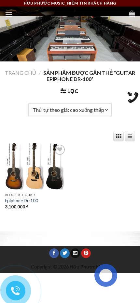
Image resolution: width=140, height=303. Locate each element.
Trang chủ (20, 73)
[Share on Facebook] (54, 253)
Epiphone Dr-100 (21, 200)
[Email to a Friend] (75, 253)
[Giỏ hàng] (132, 14)
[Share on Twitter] (65, 253)
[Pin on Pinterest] (86, 253)
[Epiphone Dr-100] (36, 166)
